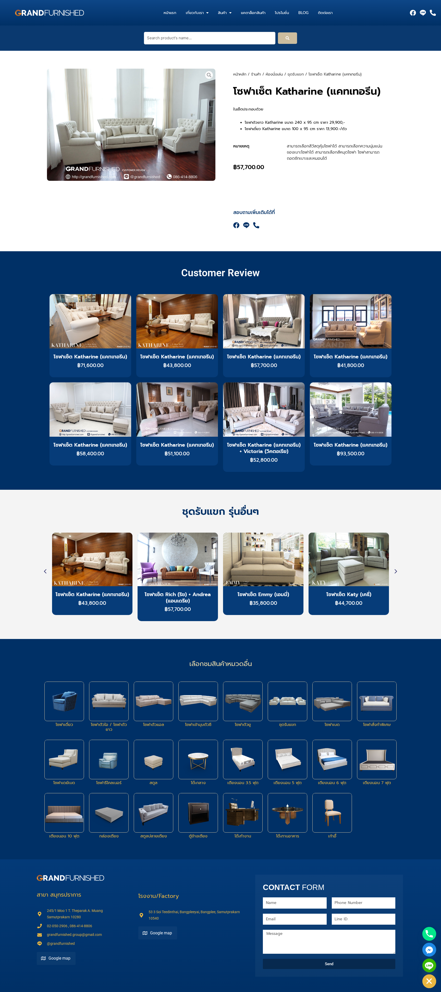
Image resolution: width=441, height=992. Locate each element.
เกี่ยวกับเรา (195, 13)
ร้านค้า (256, 74)
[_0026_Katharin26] (131, 125)
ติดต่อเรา (325, 13)
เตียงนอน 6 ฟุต (332, 783)
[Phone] (429, 934)
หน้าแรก (170, 13)
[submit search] (287, 38)
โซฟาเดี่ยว (64, 725)
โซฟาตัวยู (243, 725)
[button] (395, 571)
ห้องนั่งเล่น (274, 74)
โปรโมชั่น (282, 13)
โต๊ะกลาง (198, 783)
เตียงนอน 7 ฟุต (377, 783)
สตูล (153, 783)
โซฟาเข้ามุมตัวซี (198, 725)
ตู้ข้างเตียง (198, 836)
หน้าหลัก (239, 74)
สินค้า (222, 13)
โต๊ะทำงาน (243, 836)
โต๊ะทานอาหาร (287, 836)
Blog (303, 13)
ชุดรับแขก (296, 74)
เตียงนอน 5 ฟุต (288, 783)
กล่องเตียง (109, 836)
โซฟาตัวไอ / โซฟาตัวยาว (109, 727)
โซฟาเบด (332, 725)
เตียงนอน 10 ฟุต (64, 836)
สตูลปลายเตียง (153, 836)
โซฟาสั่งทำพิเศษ (377, 725)
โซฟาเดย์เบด (64, 783)
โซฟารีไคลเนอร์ (108, 783)
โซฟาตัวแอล (153, 725)
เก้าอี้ (332, 836)
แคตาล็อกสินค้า (253, 13)
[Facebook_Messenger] (429, 950)
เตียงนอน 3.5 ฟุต (243, 783)
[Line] (429, 965)
